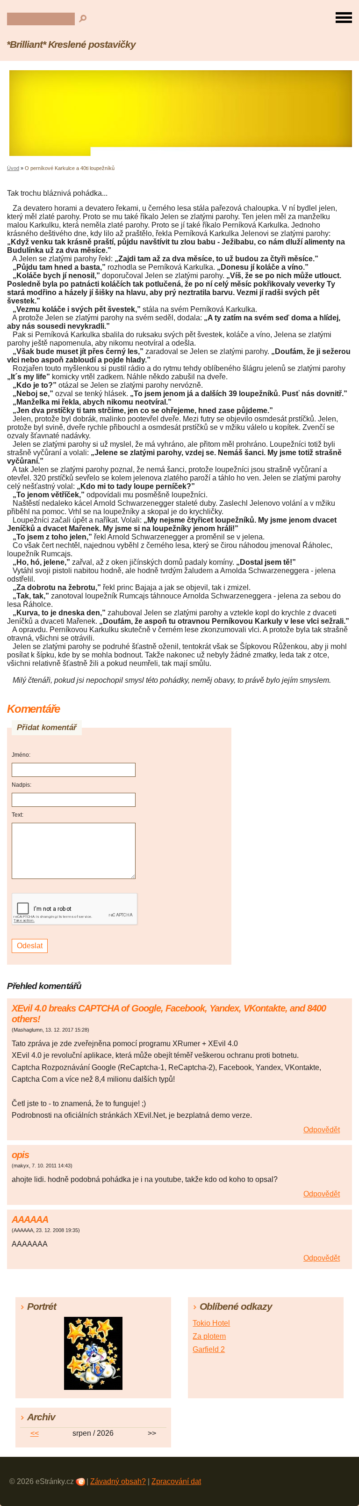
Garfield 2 (209, 1349)
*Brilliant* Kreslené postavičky (71, 44)
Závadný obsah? (118, 1481)
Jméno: (21, 755)
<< (34, 1433)
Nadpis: (21, 785)
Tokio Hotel (211, 1323)
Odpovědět (321, 1130)
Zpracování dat (176, 1481)
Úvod (13, 168)
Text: (17, 815)
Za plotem (209, 1336)
